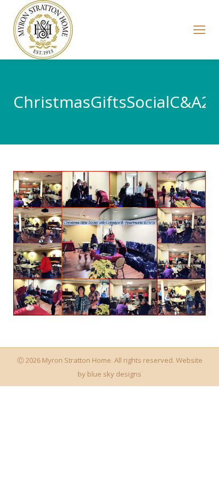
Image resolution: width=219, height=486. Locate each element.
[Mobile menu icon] (199, 29)
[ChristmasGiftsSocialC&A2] (109, 243)
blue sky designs (114, 374)
